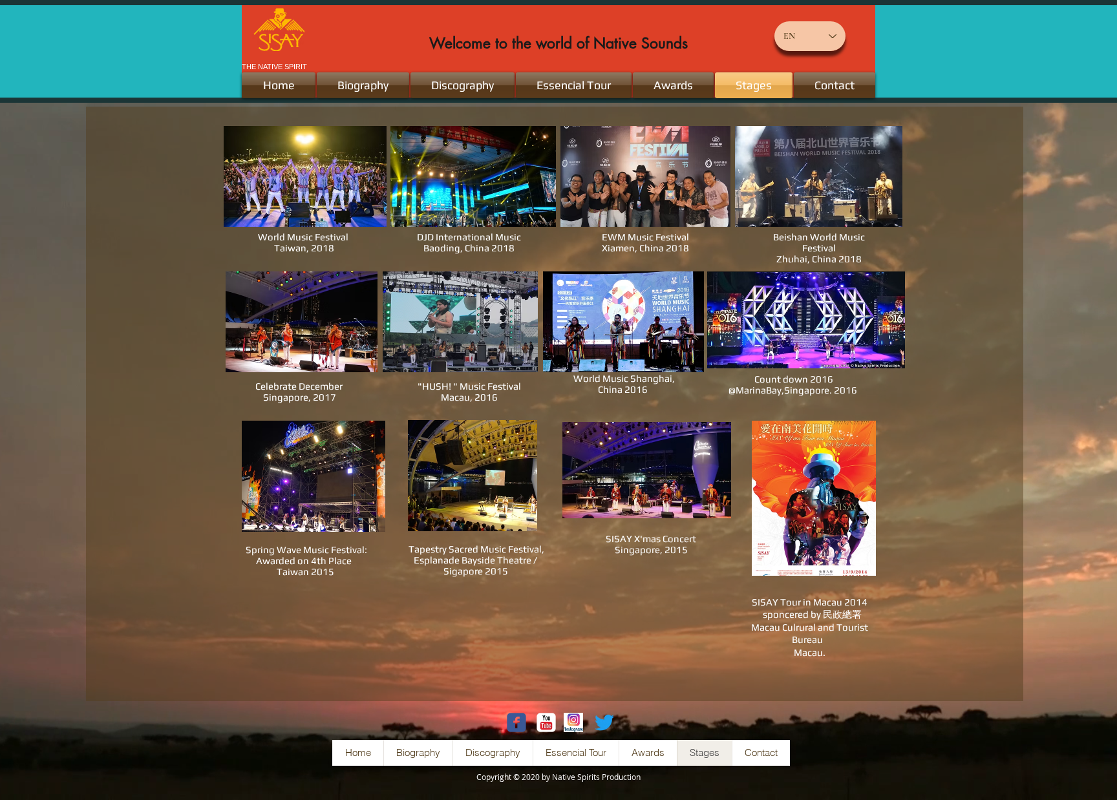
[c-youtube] (546, 722)
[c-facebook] (516, 722)
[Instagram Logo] (573, 722)
